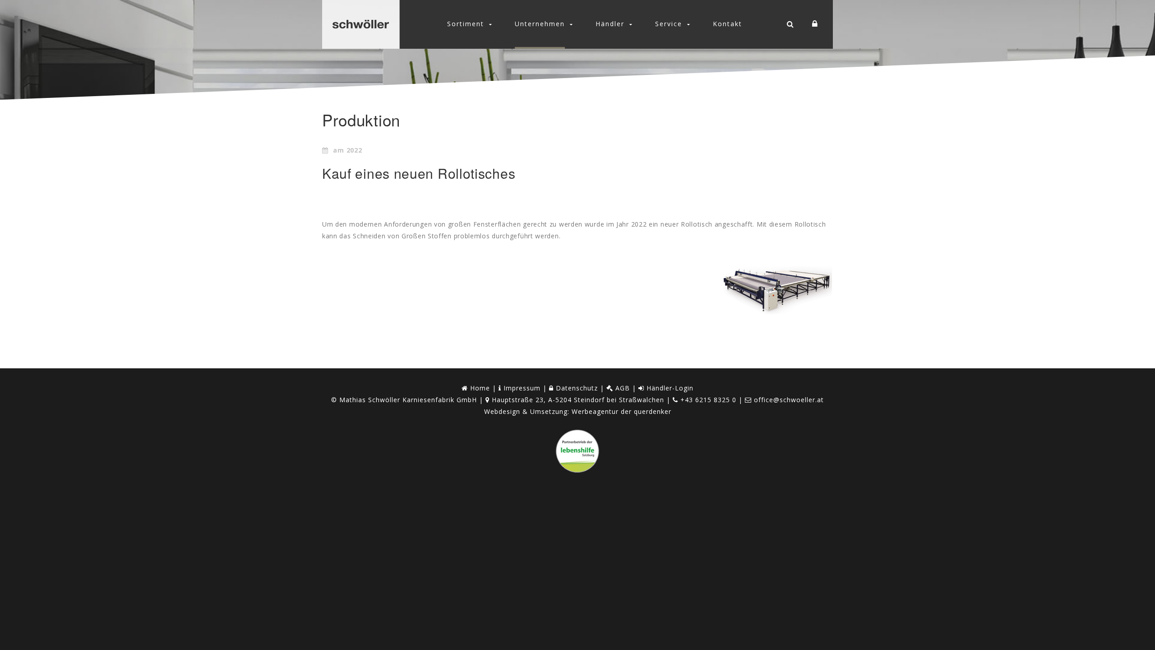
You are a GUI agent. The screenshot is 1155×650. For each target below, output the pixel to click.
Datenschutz (576, 388)
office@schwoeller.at (789, 399)
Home (479, 388)
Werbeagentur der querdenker (621, 411)
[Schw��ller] (360, 24)
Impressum (521, 388)
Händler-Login (668, 388)
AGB (621, 388)
